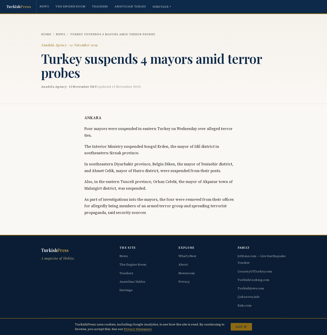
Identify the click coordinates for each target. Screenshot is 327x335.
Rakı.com (245, 305)
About (183, 264)
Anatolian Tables (130, 6)
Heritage (162, 6)
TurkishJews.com (251, 288)
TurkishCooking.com (253, 280)
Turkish (18, 6)
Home (46, 34)
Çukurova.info (249, 296)
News (44, 6)
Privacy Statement (137, 329)
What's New (187, 256)
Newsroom (186, 273)
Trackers (100, 6)
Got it (241, 327)
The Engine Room (70, 6)
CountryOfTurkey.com (255, 271)
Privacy (184, 281)
